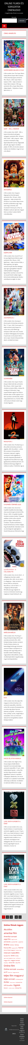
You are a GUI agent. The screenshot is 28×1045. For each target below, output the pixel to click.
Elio (5, 697)
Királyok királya (9, 632)
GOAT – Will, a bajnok (11, 129)
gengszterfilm (15, 948)
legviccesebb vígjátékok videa (9, 958)
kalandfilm (15, 953)
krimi (13, 956)
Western (6, 988)
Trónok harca (12, 982)
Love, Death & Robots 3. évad (12, 885)
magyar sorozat (15, 960)
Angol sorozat (14, 939)
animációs (7, 942)
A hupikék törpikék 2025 (12, 504)
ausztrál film (14, 942)
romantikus (20, 969)
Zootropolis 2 (9, 318)
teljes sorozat (9, 979)
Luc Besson (18, 958)
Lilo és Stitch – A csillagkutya (10, 570)
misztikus (6, 962)
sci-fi (5, 972)
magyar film (7, 960)
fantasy (17, 945)
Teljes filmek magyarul (21, 1028)
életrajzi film (18, 988)
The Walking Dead (19, 979)
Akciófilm (8, 929)
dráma (6, 944)
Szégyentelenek (15, 972)
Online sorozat (10, 969)
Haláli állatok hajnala (12, 758)
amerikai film (10, 933)
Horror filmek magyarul (9, 950)
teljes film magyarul (14, 975)
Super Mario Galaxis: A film (14, 70)
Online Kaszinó (8, 997)
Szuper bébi (8, 378)
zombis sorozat (11, 988)
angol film (7, 939)
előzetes (12, 945)
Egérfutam (8, 252)
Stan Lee (10, 972)
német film (12, 963)
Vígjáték (16, 985)
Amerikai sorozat (10, 936)
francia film (7, 948)
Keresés (14, 17)
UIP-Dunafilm (8, 985)
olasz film (17, 962)
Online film (9, 965)
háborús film (18, 950)
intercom (7, 953)
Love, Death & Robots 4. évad (12, 822)
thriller (6, 982)
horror (20, 948)
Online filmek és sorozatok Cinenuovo (14, 7)
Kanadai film (7, 956)
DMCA (14, 1033)
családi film (20, 942)
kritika (17, 956)
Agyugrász (8, 189)
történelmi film (19, 982)
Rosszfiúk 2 (8, 441)
